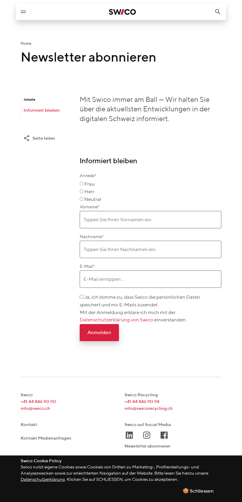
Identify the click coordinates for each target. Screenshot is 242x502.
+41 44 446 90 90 (38, 401)
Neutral (92, 199)
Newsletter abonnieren (148, 446)
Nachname (92, 237)
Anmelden (99, 332)
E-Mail (87, 266)
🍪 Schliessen (198, 491)
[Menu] (23, 11)
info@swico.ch (35, 408)
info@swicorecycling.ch (149, 408)
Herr (89, 191)
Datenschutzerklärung (43, 479)
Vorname (89, 207)
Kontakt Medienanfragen (46, 438)
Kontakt (29, 424)
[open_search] (220, 11)
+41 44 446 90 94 (142, 401)
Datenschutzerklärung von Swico (117, 320)
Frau (89, 184)
